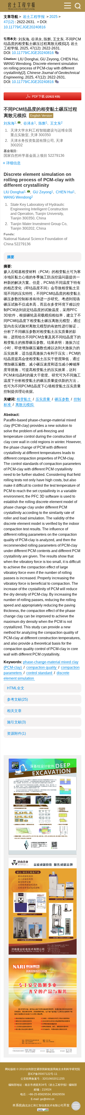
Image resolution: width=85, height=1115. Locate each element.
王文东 (55, 123)
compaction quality (41, 667)
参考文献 (17, 699)
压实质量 (43, 399)
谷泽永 (28, 123)
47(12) (9, 22)
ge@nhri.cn (47, 1099)
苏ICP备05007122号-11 (42, 1074)
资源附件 (16, 733)
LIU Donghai (14, 192)
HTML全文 (15, 688)
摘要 (10, 257)
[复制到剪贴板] (56, 52)
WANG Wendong (17, 197)
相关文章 (14, 711)
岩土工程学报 (34, 17)
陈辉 (42, 123)
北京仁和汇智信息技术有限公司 (44, 1105)
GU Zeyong (42, 192)
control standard (39, 673)
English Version (41, 115)
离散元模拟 (24, 405)
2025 (53, 17)
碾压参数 (62, 399)
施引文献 (16, 722)
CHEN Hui (64, 192)
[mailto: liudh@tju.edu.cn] (28, 191)
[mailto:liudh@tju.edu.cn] (19, 122)
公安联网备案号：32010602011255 (43, 1078)
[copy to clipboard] (56, 81)
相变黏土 (24, 399)
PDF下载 (46, 96)
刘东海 (9, 123)
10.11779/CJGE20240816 (25, 27)
